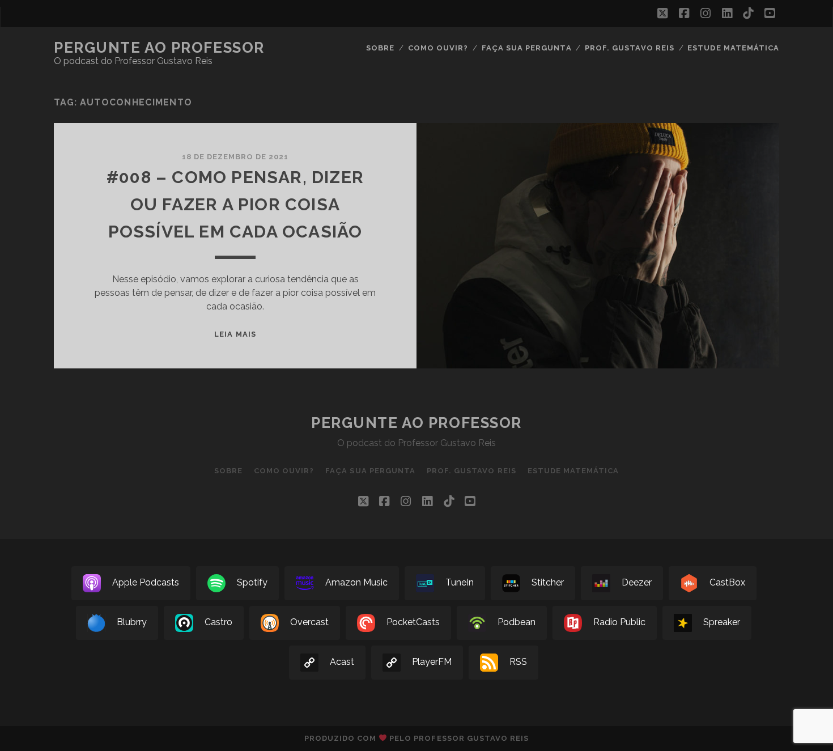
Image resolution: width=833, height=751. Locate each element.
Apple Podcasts (145, 583)
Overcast (309, 622)
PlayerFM (432, 662)
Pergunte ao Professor (159, 47)
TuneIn (459, 583)
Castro (218, 622)
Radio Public (619, 622)
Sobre (380, 48)
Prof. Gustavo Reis (629, 48)
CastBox (727, 583)
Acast (342, 662)
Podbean (517, 622)
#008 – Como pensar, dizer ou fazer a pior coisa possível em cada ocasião (235, 204)
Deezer (637, 583)
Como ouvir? (438, 48)
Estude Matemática (733, 48)
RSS (518, 662)
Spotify (252, 583)
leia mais (235, 334)
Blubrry (132, 622)
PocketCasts (413, 622)
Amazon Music (356, 583)
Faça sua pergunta (527, 48)
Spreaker (721, 622)
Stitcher (548, 583)
